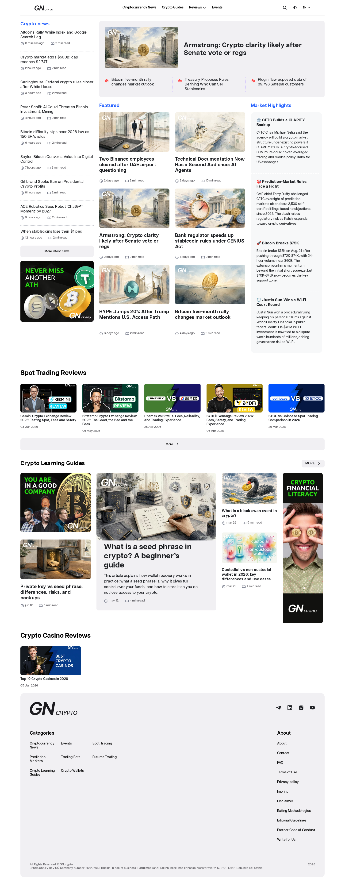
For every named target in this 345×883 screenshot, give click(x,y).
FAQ (280, 762)
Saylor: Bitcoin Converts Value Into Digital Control (56, 159)
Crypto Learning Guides (52, 463)
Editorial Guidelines (292, 820)
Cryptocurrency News (139, 7)
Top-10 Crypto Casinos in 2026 (44, 679)
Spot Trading (102, 743)
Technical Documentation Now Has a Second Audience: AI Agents (210, 165)
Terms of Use (287, 772)
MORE (310, 463)
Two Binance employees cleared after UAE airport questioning (127, 165)
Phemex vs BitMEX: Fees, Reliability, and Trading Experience (172, 418)
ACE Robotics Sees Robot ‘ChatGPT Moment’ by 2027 (51, 209)
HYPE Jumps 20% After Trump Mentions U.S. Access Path (134, 314)
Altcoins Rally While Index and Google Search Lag (53, 35)
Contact (283, 753)
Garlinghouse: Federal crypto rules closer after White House (56, 84)
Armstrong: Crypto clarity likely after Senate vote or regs (243, 49)
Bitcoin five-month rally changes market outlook (203, 314)
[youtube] (312, 708)
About (282, 743)
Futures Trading (104, 757)
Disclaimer (285, 801)
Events (217, 7)
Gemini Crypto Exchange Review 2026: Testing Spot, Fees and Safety (48, 418)
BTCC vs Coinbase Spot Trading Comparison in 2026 (293, 418)
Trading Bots (70, 757)
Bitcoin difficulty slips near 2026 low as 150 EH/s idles (54, 134)
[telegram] (278, 708)
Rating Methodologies (294, 811)
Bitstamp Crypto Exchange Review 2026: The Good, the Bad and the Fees (109, 420)
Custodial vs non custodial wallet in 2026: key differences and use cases (246, 574)
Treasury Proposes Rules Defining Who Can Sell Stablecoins (207, 84)
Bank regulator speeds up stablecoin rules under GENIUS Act (210, 241)
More (169, 444)
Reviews (195, 7)
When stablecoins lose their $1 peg (51, 232)
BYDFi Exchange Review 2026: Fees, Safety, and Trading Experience (230, 420)
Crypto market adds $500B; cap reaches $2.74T (49, 59)
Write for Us (286, 839)
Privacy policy (288, 782)
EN (304, 7)
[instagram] (301, 708)
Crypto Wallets (72, 770)
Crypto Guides (173, 7)
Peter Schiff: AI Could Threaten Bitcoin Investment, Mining (54, 109)
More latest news (57, 251)
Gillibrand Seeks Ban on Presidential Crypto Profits (52, 184)
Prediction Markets (38, 759)
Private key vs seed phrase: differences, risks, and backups (51, 592)
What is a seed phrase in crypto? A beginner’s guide (148, 556)
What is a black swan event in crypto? (249, 513)
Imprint (282, 791)
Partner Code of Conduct (296, 830)
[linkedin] (290, 708)
